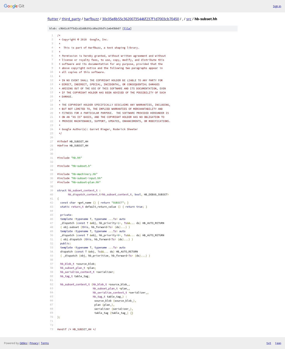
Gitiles (23, 343)
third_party (71, 19)
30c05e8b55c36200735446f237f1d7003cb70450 (140, 19)
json (278, 343)
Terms (45, 343)
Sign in (277, 6)
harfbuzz (91, 19)
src (188, 19)
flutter (53, 19)
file (127, 28)
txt (268, 343)
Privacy (33, 343)
